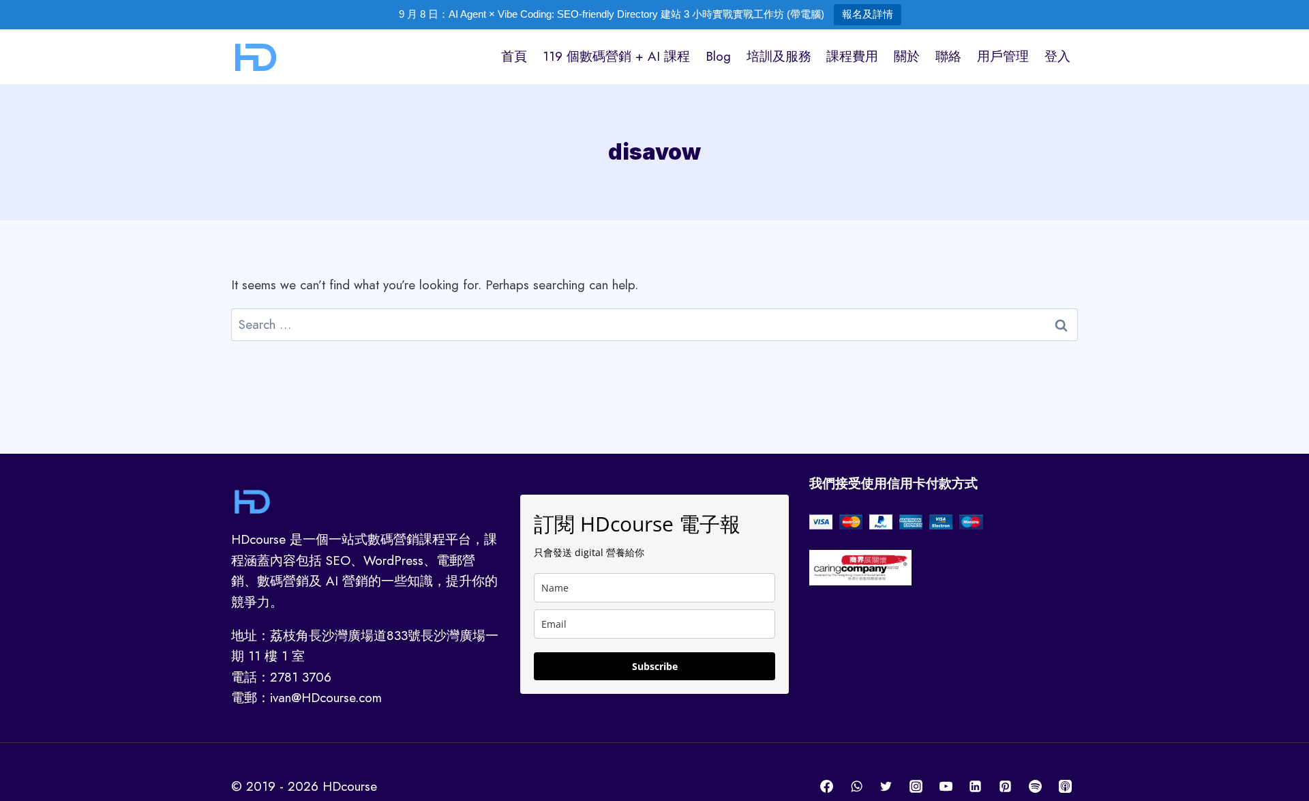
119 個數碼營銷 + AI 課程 (616, 56)
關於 (907, 56)
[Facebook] (827, 787)
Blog (718, 56)
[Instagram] (916, 787)
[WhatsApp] (856, 787)
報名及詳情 (867, 14)
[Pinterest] (1006, 787)
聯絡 (948, 56)
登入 (1057, 56)
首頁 (514, 56)
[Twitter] (886, 787)
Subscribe (655, 666)
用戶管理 (1003, 56)
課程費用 (852, 56)
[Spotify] (1035, 787)
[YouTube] (946, 787)
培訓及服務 (779, 56)
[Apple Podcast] (1065, 787)
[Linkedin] (976, 787)
